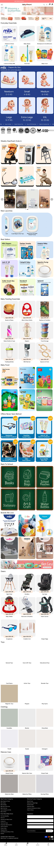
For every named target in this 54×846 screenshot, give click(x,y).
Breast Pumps (30, 801)
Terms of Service (4, 826)
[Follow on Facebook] (49, 839)
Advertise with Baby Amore (6, 819)
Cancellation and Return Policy (7, 831)
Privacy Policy (4, 828)
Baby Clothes (3, 811)
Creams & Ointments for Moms (33, 808)
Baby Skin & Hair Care (5, 806)
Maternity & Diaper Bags (32, 803)
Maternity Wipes (30, 806)
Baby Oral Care (4, 808)
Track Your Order (4, 823)
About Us (3, 817)
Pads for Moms (30, 810)
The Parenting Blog (5, 816)
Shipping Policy (4, 830)
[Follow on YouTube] (52, 839)
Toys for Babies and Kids (6, 810)
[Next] (51, 11)
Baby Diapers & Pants (5, 801)
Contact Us (3, 821)
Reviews (2, 833)
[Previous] (3, 11)
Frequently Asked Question (6, 824)
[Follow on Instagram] (51, 839)
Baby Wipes (3, 803)
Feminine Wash (30, 804)
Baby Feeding (3, 804)
